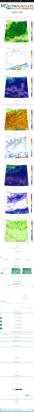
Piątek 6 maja (2, 307)
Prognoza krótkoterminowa (16, 13)
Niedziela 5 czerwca (28, 258)
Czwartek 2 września (6, 258)
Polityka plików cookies (17, 410)
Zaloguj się (17, 400)
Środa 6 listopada (27, 274)
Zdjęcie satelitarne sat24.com (17, 358)
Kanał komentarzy (17, 402)
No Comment (28, 13)
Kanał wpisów (17, 401)
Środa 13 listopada (5, 274)
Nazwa (25, 295)
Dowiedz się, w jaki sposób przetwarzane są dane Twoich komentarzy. (20, 303)
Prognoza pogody (22, 13)
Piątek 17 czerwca (16, 258)
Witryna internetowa (25, 299)
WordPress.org (17, 403)
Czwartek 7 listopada (16, 274)
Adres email (25, 297)
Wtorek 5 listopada (18, 324)
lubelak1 (6, 13)
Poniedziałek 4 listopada (18, 327)
